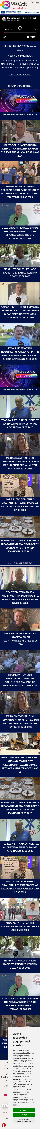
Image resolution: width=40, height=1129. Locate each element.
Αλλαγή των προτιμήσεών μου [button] (24, 1120)
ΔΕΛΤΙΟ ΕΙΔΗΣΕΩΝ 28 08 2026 (20, 114)
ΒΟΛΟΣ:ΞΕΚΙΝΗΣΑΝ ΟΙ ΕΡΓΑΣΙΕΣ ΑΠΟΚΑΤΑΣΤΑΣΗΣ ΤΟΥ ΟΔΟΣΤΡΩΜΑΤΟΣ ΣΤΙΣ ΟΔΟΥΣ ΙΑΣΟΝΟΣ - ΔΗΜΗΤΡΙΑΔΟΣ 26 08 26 (20, 764)
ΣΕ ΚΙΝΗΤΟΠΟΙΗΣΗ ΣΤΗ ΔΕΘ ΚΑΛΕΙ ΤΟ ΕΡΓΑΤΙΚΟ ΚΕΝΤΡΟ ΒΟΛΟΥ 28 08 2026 (20, 273)
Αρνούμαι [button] (24, 1115)
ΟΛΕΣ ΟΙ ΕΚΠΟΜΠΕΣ (20, 74)
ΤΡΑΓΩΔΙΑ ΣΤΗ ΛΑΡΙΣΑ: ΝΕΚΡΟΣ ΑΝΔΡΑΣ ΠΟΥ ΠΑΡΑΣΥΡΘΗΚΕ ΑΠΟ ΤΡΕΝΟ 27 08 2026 (20, 424)
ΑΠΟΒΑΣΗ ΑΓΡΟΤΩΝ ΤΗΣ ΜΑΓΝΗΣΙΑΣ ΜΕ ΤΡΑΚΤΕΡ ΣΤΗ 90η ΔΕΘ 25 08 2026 (20, 926)
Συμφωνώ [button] (24, 1110)
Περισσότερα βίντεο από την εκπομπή (20, 67)
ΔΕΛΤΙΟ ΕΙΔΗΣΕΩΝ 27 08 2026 (20, 389)
